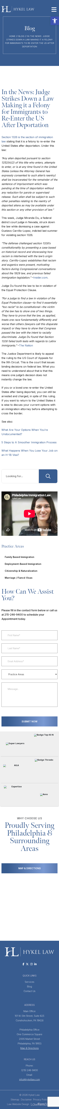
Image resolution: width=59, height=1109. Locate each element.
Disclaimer (26, 1099)
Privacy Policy (40, 1099)
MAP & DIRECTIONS (29, 868)
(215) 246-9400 (29, 1068)
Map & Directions (29, 1048)
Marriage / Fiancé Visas (18, 577)
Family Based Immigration (19, 557)
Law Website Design (18, 1104)
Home (12, 36)
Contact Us (29, 991)
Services (29, 981)
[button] (54, 20)
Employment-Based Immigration (23, 563)
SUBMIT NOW (29, 721)
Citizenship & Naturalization (21, 570)
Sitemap (15, 1099)
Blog (21, 36)
